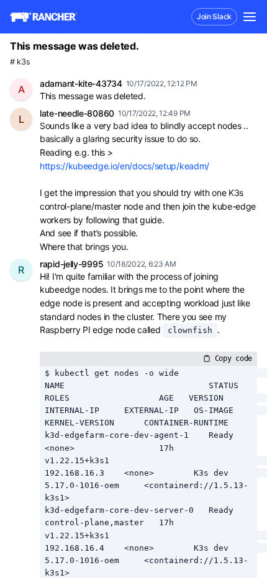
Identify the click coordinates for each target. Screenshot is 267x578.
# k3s (20, 61)
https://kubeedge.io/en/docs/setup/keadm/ (124, 166)
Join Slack (214, 16)
